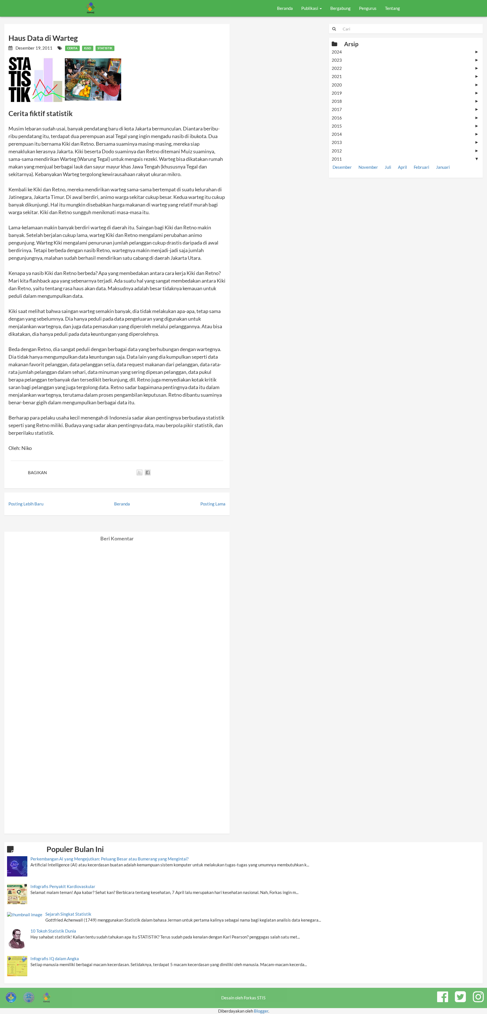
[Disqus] (116, 612)
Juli (388, 167)
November (368, 167)
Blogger (261, 1010)
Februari (421, 167)
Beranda (285, 8)
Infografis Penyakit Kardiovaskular (62, 886)
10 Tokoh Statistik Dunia (53, 930)
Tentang (392, 8)
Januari (443, 167)
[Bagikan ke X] (139, 472)
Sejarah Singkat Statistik (68, 914)
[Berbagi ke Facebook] (147, 472)
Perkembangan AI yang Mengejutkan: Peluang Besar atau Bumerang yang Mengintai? (109, 858)
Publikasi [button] (310, 8)
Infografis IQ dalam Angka (54, 958)
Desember (342, 167)
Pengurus (368, 8)
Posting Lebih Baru (25, 503)
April (402, 167)
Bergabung (340, 8)
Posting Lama (212, 503)
